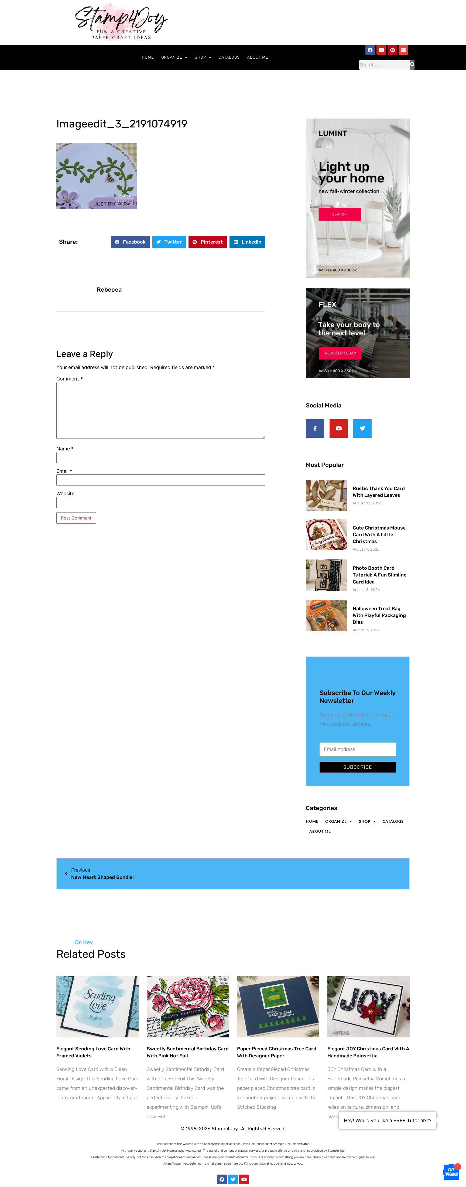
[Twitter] (233, 1179)
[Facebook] (370, 50)
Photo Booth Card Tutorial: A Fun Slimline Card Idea (379, 575)
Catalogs (229, 57)
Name (65, 448)
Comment (69, 378)
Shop (200, 57)
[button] (130, 242)
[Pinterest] (392, 50)
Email (64, 471)
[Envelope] (403, 50)
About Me (257, 57)
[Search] (412, 65)
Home (148, 57)
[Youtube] (381, 50)
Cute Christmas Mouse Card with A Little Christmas (379, 534)
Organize (171, 57)
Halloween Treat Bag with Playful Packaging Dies (379, 615)
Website (65, 493)
